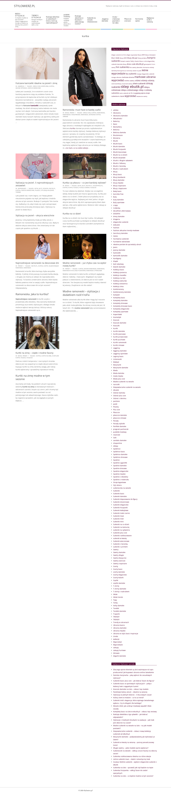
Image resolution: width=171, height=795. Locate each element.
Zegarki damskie (119, 656)
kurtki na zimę (46, 356)
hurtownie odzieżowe (121, 242)
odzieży (144, 80)
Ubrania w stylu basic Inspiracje (125, 633)
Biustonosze (118, 135)
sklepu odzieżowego (129, 90)
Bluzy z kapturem (120, 188)
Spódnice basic (119, 451)
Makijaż (116, 362)
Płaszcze (116, 412)
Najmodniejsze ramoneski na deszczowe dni (37, 263)
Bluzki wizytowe (119, 158)
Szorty (115, 566)
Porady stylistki (119, 423)
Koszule (116, 320)
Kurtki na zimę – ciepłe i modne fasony (34, 352)
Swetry (115, 549)
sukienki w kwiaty (120, 538)
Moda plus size (119, 379)
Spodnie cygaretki (120, 463)
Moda (67, 113)
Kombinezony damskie (122, 292)
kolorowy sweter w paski (134, 70)
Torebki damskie (119, 611)
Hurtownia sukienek (121, 239)
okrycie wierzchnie (34, 88)
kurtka (51, 86)
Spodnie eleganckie (120, 471)
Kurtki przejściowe (120, 337)
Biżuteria (116, 138)
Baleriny (116, 121)
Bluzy (115, 172)
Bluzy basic (117, 174)
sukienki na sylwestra (121, 530)
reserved (116, 435)
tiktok (115, 594)
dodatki (45, 188)
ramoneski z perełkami (94, 270)
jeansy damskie (119, 250)
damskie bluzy (121, 64)
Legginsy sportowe (120, 353)
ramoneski (84, 114)
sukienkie (115, 93)
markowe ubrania (128, 77)
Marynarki (117, 365)
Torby (115, 603)
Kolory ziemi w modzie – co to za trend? (128, 697)
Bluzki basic (117, 144)
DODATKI (116, 214)
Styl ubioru (117, 485)
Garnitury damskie (120, 233)
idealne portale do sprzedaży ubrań (127, 244)
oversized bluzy (116, 84)
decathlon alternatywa (122, 211)
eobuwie (116, 225)
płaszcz (37, 190)
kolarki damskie (119, 267)
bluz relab (115, 58)
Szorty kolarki (118, 577)
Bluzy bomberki (119, 177)
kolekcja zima (118, 286)
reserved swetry (127, 84)
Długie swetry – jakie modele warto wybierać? (130, 748)
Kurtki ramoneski (119, 342)
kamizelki (34, 105)
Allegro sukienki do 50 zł (118, 55)
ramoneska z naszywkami (71, 114)
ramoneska (101, 113)
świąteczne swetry (141, 96)
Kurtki (115, 328)
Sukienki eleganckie (120, 505)
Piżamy (116, 407)
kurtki (70, 187)
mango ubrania (116, 77)
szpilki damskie (119, 583)
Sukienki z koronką (120, 544)
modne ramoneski (90, 269)
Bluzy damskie (118, 180)
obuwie (116, 390)
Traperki (116, 614)
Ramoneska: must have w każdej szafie (82, 109)
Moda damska (118, 373)
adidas (115, 110)
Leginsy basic (118, 356)
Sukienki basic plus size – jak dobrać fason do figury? (133, 681)
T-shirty (116, 586)
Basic (115, 124)
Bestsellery (117, 127)
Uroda (115, 636)
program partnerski (120, 429)
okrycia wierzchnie (27, 190)
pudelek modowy (119, 432)
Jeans (115, 247)
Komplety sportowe (120, 311)
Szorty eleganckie (120, 575)
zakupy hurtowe (119, 650)
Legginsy (116, 348)
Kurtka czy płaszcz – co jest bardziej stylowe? (84, 182)
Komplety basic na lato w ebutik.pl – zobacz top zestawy (135, 711)
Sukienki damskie (120, 496)
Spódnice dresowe (120, 457)
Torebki (116, 608)
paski (115, 404)
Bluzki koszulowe (119, 152)
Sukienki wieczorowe (121, 541)
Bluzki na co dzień (120, 155)
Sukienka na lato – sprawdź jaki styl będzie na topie (133, 767)
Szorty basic (117, 569)
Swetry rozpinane (120, 563)
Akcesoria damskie (120, 116)
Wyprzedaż (117, 642)
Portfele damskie (119, 426)
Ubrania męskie (119, 631)
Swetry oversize (119, 561)
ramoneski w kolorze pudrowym (74, 270)
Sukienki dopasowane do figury (125, 499)
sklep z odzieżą (145, 90)
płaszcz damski (84, 187)
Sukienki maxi (118, 516)
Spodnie (116, 460)
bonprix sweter (125, 61)
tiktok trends (118, 597)
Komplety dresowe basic (122, 306)
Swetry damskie (119, 552)
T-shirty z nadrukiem (121, 591)
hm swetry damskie (136, 67)
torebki (18, 192)
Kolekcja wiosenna (120, 283)
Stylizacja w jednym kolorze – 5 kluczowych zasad (132, 695)
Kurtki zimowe (118, 345)
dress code (37, 86)
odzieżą (151, 80)
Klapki (115, 261)
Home (115, 236)
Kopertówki (117, 314)
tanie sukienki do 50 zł (126, 93)
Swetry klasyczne (119, 558)
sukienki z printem (120, 547)
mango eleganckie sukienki (145, 74)
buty (40, 188)
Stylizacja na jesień (47, 190)
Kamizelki (21, 86)
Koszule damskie (119, 323)
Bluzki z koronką (119, 166)
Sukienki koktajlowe (120, 510)
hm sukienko (122, 67)
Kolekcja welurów (120, 281)
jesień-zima (45, 86)
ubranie (65, 116)
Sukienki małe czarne (121, 513)
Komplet (116, 295)
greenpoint (147, 64)
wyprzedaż (130, 96)
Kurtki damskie (119, 331)
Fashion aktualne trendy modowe (126, 230)
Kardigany (117, 258)
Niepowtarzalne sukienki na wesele (127, 387)
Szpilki (115, 580)
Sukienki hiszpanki (120, 507)
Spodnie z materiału (121, 479)
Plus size (116, 409)
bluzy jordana (142, 58)
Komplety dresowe (120, 303)
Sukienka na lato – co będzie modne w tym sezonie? (133, 776)
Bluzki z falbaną (119, 163)
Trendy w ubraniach (121, 622)
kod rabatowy (118, 264)
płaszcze (93, 187)
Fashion (116, 228)
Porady (116, 421)
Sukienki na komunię (121, 527)
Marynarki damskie (120, 367)
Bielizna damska (119, 132)
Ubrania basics (119, 625)
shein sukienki (139, 83)
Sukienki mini (118, 521)
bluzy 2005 (123, 58)
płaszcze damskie (120, 415)
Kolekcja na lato (119, 278)
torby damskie (118, 605)
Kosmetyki (117, 317)
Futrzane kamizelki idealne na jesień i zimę (36, 83)
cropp (115, 205)
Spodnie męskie (119, 474)
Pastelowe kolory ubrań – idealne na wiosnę (130, 692)
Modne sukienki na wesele (123, 381)
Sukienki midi (118, 519)
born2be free (118, 194)
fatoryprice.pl (98, 186)
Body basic (117, 191)
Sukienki (116, 491)
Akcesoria (117, 113)
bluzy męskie (118, 183)
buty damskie (118, 200)
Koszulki (116, 325)
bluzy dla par (132, 58)
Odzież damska (119, 393)
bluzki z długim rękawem (123, 160)
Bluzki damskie (119, 146)
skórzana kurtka (95, 114)
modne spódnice (21, 88)
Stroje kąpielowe (119, 482)
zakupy (116, 647)
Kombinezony (118, 289)
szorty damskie (119, 572)
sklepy (115, 446)
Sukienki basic (118, 493)
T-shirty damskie (119, 589)
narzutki (116, 384)
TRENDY (72, 113)
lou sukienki (131, 73)
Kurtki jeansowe (119, 334)
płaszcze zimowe (119, 418)
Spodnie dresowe (120, 468)
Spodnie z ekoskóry (120, 477)
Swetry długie (118, 555)
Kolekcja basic (118, 269)
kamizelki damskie (120, 256)
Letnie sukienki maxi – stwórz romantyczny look (131, 759)
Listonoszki (117, 359)
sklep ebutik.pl (132, 86)
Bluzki (115, 141)
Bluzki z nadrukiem (120, 169)
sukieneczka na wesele (122, 488)
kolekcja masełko (119, 275)
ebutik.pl (52, 188)
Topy (115, 600)
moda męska (118, 376)
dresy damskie (118, 216)
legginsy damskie (120, 351)
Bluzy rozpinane (119, 186)
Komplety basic (119, 297)
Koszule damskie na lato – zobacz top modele (130, 689)
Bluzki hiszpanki (119, 149)
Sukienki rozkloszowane (122, 535)
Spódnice (116, 449)
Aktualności (117, 118)
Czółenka (116, 208)
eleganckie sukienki (120, 222)
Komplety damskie (120, 300)
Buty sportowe (118, 202)
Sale (114, 437)
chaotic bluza (138, 61)
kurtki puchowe (119, 339)
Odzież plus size (119, 395)
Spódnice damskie (120, 454)
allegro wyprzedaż (131, 55)
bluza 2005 (141, 55)
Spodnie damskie (120, 465)
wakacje (116, 639)
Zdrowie (116, 653)
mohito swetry (129, 81)
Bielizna (116, 130)
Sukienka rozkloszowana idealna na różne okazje (132, 756)
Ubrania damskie (119, 628)
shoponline (117, 443)
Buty (115, 197)
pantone (116, 401)
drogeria (116, 219)
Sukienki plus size (120, 533)
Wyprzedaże (22, 188)
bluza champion (150, 55)
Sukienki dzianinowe (121, 502)
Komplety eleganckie (121, 309)
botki (36, 188)
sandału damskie (119, 440)
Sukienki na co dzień (121, 524)
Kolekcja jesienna (120, 272)
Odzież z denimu (119, 398)
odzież (137, 80)
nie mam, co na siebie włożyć (77, 148)
